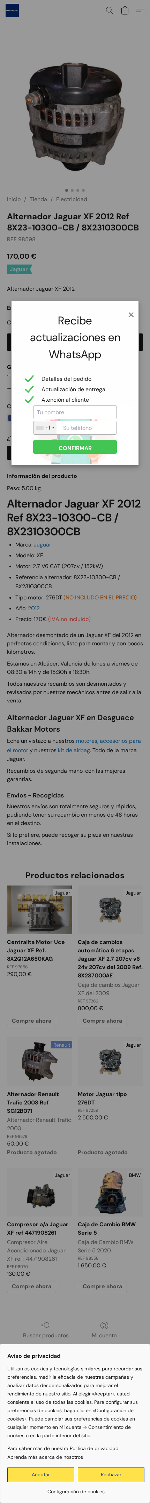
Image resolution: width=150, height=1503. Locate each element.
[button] (40, 1474)
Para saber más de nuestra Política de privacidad (63, 1448)
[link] (75, 1489)
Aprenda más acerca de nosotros (45, 1457)
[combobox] (45, 427)
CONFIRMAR (75, 448)
